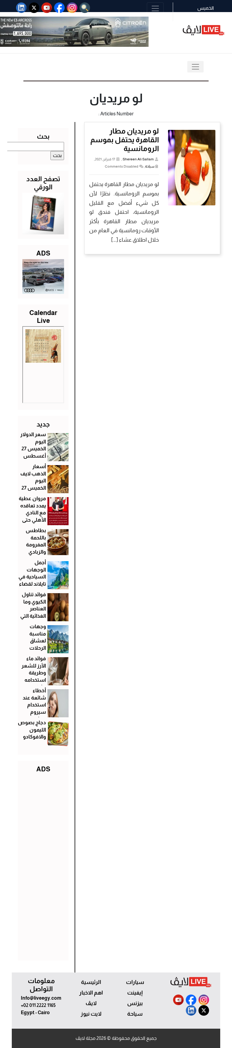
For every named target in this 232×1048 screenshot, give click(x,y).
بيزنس (135, 1003)
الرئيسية (91, 982)
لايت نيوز (91, 1014)
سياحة (149, 166)
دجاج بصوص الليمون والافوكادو (32, 730)
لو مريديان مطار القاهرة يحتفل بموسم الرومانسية (124, 140)
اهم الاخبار (91, 993)
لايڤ (91, 1003)
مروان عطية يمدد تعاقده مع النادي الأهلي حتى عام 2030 (32, 513)
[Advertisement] (43, 865)
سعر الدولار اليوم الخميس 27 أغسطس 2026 (33, 449)
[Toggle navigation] (155, 8)
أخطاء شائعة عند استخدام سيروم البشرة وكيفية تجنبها (34, 712)
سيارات (135, 982)
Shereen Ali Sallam (138, 159)
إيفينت (135, 993)
